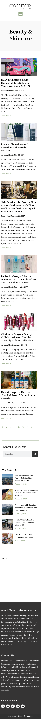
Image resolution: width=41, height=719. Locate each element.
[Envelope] (23, 706)
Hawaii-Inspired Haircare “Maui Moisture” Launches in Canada (18, 395)
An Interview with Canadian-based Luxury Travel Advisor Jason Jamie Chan (26, 507)
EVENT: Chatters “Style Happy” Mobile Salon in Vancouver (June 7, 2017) (15, 83)
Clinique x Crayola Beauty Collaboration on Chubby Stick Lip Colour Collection (17, 337)
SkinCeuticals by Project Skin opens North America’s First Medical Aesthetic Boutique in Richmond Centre (18, 207)
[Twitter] (13, 706)
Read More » (6, 116)
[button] (20, 14)
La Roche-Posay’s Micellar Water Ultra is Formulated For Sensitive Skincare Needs (19, 279)
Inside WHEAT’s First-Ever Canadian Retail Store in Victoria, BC (25, 522)
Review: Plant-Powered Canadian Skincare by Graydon (14, 147)
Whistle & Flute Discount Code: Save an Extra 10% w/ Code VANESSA (27, 492)
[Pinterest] (18, 706)
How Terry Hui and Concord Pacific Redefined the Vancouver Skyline (25, 477)
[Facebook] (8, 706)
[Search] (35, 454)
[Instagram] (3, 706)
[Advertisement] (20, 577)
